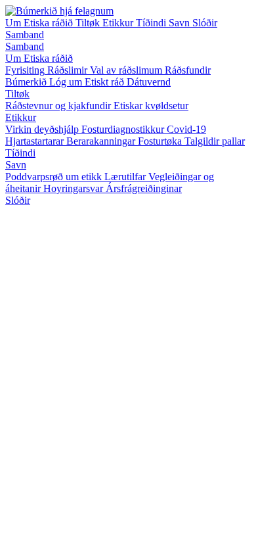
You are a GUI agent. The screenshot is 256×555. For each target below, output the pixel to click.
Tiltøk (88, 22)
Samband (24, 34)
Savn (180, 22)
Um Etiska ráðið (40, 22)
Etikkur (119, 22)
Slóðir (204, 22)
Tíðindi (152, 22)
